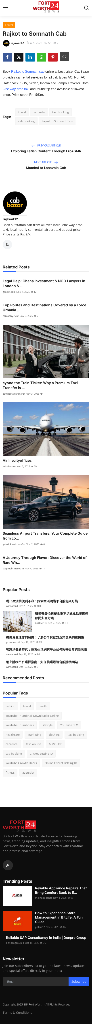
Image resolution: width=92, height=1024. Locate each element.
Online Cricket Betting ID (61, 763)
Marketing (34, 735)
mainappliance (43, 897)
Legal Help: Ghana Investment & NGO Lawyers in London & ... (44, 283)
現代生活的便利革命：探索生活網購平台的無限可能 (42, 601)
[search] (86, 8)
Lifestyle (47, 725)
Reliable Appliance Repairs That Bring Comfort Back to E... (61, 890)
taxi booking (60, 112)
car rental (39, 112)
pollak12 (40, 927)
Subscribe (78, 981)
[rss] (8, 865)
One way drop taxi (16, 89)
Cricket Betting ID (41, 754)
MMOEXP (55, 744)
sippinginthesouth (13, 568)
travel (22, 112)
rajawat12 (10, 219)
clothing (54, 735)
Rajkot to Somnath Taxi (57, 121)
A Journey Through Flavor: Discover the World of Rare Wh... (45, 560)
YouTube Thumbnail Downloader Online (32, 716)
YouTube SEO (69, 725)
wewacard (12, 606)
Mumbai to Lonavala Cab (46, 168)
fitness (10, 773)
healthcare (13, 735)
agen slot (28, 773)
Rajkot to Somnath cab (27, 71)
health (43, 706)
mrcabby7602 (11, 315)
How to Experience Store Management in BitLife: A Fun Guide (59, 917)
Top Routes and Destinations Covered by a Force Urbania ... (44, 307)
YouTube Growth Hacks (21, 763)
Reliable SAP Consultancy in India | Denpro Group (46, 937)
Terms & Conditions (17, 1012)
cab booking (26, 121)
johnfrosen (9, 466)
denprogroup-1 (15, 942)
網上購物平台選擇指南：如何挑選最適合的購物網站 (42, 662)
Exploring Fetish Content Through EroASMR (46, 151)
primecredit (13, 642)
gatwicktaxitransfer (14, 393)
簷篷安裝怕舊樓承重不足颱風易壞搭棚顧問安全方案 (61, 616)
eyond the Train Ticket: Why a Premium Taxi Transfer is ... (40, 385)
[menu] (5, 8)
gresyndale (9, 291)
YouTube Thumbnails (20, 725)
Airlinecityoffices (17, 460)
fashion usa (33, 744)
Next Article (43, 162)
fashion (10, 706)
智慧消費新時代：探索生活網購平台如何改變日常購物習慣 (46, 649)
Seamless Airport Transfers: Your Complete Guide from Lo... (45, 535)
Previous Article (49, 145)
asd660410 (41, 622)
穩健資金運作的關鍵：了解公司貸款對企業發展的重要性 (45, 637)
